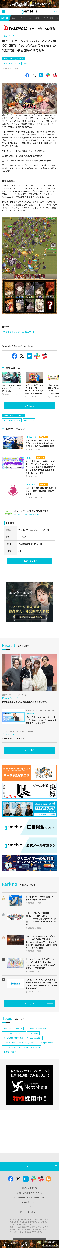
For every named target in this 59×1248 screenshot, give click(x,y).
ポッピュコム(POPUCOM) (13, 1038)
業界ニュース (9, 35)
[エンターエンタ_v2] (29, 602)
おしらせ (29, 1207)
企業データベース (18, 17)
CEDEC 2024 (33, 1033)
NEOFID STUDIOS (10, 1052)
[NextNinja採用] (29, 1085)
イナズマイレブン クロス (13, 1028)
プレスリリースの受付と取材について (29, 1197)
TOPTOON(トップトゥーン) (14, 1033)
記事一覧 (4, 17)
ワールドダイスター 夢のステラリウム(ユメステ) (22, 1047)
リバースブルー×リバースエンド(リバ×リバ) (20, 1042)
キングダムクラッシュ (12, 63)
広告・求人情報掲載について (29, 1192)
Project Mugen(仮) (34, 1038)
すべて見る (29, 405)
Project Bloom (47, 1042)
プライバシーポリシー (29, 1211)
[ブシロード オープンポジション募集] (29, 27)
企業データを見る (29, 561)
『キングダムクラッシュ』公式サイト (18, 331)
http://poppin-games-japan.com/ (27, 514)
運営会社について (29, 1187)
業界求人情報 (34, 17)
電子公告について (29, 1202)
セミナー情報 (48, 17)
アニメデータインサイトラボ (37, 1028)
